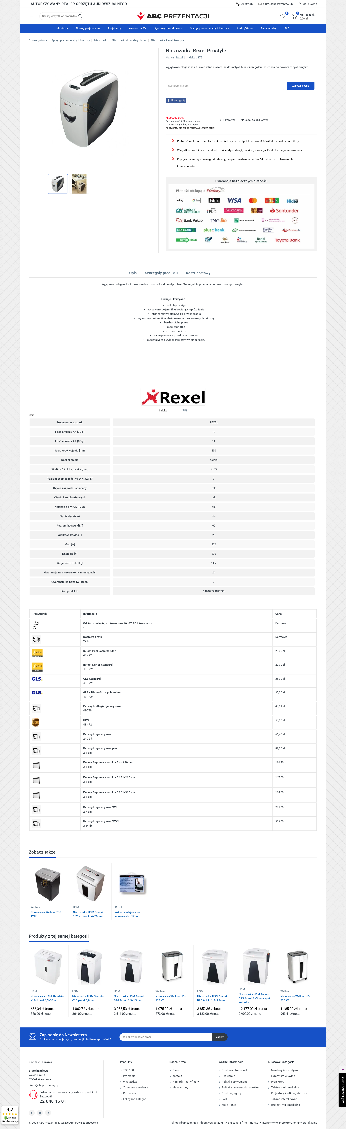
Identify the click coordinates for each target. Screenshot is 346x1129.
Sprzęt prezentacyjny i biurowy (209, 28)
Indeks (191, 57)
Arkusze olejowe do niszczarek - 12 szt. (127, 914)
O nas (176, 1070)
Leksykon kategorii (134, 1099)
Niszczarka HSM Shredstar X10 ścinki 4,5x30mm (48, 998)
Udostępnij (178, 100)
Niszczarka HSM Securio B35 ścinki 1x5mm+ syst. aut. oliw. (255, 998)
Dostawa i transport (234, 1070)
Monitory (62, 28)
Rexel (179, 57)
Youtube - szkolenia (135, 1087)
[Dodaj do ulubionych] (73, 884)
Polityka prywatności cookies (240, 1087)
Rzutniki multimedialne (285, 1104)
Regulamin (228, 1076)
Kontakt (177, 1076)
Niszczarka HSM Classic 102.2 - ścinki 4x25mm (88, 914)
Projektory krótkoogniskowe (288, 1093)
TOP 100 (128, 1070)
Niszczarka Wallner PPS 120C (46, 914)
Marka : (170, 57)
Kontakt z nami (40, 1062)
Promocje (129, 1076)
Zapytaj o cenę (300, 85)
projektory (285, 1122)
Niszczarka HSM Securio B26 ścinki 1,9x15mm (213, 998)
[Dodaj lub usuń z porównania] (73, 868)
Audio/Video (245, 28)
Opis (133, 273)
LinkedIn (48, 1113)
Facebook (32, 1113)
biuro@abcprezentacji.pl (44, 1085)
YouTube (40, 1113)
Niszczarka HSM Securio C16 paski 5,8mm (88, 998)
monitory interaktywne (263, 1122)
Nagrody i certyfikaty (185, 1081)
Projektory (114, 28)
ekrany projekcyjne (305, 1122)
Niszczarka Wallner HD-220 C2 (295, 998)
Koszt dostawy (198, 273)
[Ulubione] (282, 16)
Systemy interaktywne (168, 28)
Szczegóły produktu (161, 273)
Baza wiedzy (268, 28)
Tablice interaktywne (283, 1099)
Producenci (129, 1093)
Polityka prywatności (234, 1081)
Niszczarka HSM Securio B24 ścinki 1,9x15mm (129, 998)
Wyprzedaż (129, 1081)
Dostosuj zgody (231, 1093)
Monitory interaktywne (285, 1070)
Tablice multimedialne (284, 1087)
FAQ (287, 28)
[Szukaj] (80, 16)
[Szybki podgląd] (73, 876)
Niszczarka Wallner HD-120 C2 (171, 998)
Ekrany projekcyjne (88, 28)
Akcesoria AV (137, 28)
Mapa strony (180, 1087)
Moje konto (228, 1104)
